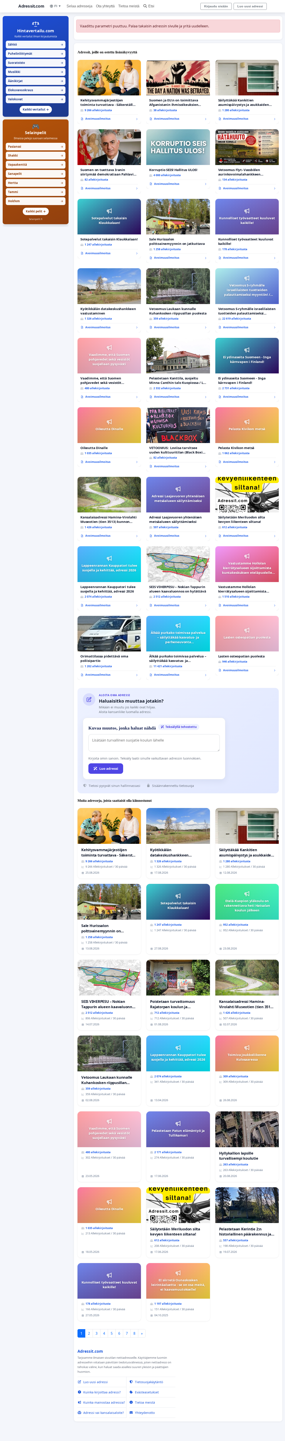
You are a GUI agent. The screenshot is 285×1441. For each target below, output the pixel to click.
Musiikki (35, 72)
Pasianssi (35, 147)
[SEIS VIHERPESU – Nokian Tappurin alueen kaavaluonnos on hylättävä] (178, 578)
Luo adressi (108, 768)
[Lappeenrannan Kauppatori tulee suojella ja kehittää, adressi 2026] (109, 578)
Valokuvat (35, 99)
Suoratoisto (35, 63)
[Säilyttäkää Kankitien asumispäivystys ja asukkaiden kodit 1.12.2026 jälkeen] (247, 92)
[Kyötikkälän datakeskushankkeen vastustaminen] (109, 300)
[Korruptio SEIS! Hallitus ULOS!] (178, 159)
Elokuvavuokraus (35, 90)
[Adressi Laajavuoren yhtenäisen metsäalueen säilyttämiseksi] (178, 509)
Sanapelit (35, 174)
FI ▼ (57, 6)
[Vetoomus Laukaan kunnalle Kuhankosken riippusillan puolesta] (178, 300)
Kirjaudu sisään (216, 6)
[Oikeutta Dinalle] (109, 437)
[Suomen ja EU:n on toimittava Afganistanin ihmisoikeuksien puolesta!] (178, 92)
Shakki (35, 155)
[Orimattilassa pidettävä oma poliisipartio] (109, 648)
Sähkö (35, 44)
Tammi (35, 192)
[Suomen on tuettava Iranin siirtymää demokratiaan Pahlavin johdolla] (109, 161)
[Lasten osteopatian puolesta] (247, 645)
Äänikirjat (35, 81)
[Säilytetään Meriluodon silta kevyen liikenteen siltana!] (247, 509)
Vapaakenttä (35, 165)
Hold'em (35, 201)
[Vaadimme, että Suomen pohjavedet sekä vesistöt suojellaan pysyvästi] (109, 370)
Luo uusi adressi (250, 6)
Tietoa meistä (128, 6)
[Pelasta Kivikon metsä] (247, 437)
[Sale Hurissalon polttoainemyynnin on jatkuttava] (178, 231)
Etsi (151, 6)
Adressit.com (31, 6)
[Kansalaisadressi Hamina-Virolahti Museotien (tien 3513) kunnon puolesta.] (109, 509)
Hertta (35, 183)
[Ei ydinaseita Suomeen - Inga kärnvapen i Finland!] (247, 370)
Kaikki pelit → (36, 211)
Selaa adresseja (79, 6)
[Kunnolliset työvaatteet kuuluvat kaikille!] (247, 231)
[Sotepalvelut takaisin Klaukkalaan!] (109, 228)
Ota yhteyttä (105, 6)
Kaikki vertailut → (36, 109)
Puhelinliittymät (35, 54)
